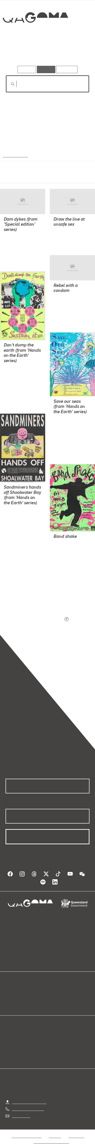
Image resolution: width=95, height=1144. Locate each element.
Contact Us (21, 1110)
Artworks (18, 52)
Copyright (76, 1130)
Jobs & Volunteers (26, 1130)
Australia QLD (15, 155)
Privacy (55, 1130)
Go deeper (75, 52)
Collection (35, 34)
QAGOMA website (20, 997)
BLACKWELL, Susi (19, 236)
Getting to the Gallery (29, 1096)
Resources (67, 69)
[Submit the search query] (9, 84)
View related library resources (30, 593)
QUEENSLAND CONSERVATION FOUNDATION (17, 531)
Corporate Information (51, 1136)
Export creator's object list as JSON (34, 619)
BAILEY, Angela (16, 247)
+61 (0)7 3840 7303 (28, 1103)
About (54, 997)
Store (10, 1003)
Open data (14, 992)
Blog (53, 992)
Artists (46, 52)
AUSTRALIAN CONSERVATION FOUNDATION (17, 384)
